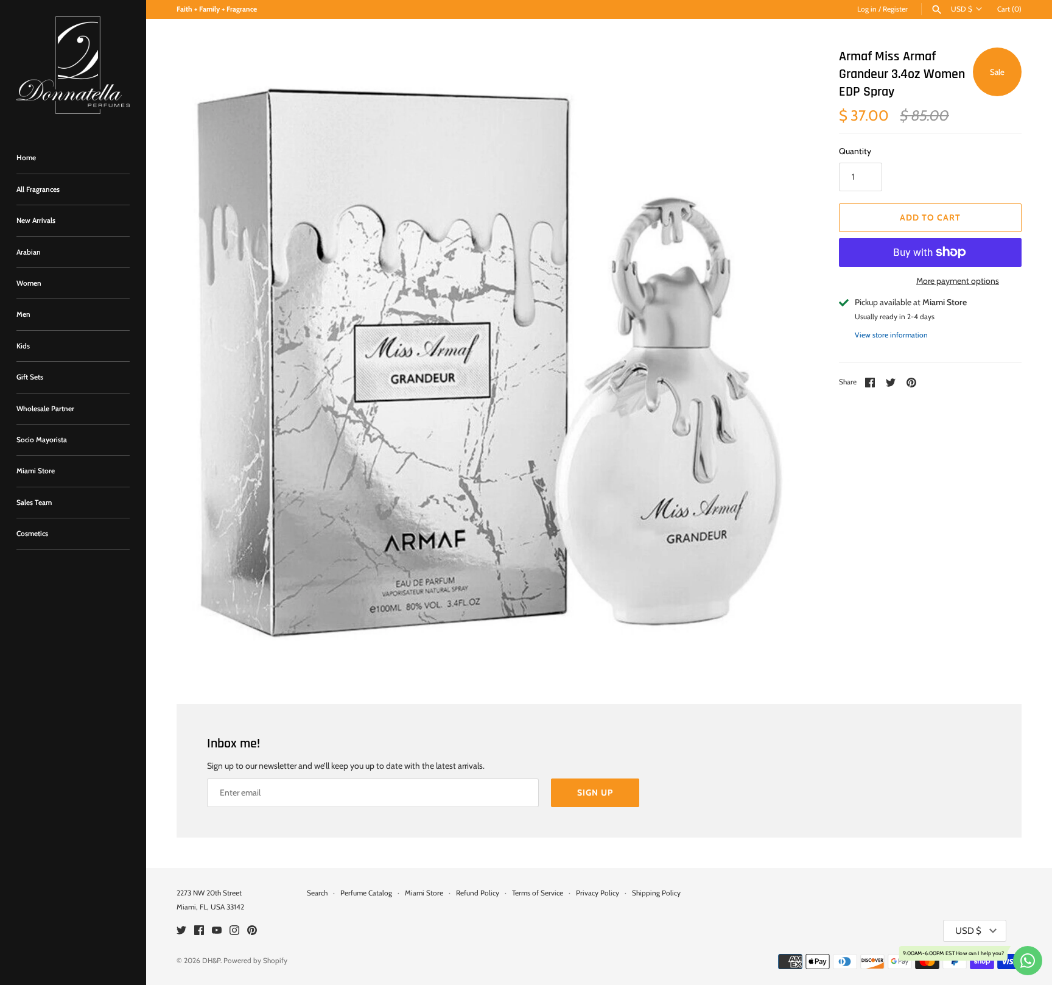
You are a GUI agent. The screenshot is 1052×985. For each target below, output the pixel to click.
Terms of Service (537, 893)
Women (28, 283)
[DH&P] (73, 65)
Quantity (855, 151)
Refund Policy (477, 893)
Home (26, 158)
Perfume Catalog (366, 893)
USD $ (961, 9)
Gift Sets (29, 377)
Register (895, 9)
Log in (867, 9)
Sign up (595, 792)
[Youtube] (217, 931)
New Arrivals (35, 220)
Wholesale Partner (45, 408)
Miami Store (35, 471)
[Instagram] (234, 931)
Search (317, 893)
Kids (23, 346)
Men (23, 314)
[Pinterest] (252, 931)
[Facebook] (199, 931)
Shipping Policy (656, 893)
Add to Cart (930, 217)
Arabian (28, 252)
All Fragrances (38, 189)
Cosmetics (32, 533)
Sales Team (34, 502)
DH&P (211, 960)
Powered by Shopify (255, 960)
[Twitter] (181, 931)
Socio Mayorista (41, 440)
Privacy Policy (597, 893)
